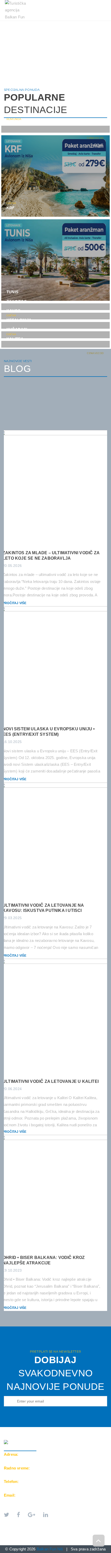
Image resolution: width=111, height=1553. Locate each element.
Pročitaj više (15, 603)
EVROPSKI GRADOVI (54, 23)
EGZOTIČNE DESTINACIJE (31, 29)
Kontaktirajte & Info (29, 34)
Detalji (95, 127)
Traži (65, 34)
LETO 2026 (18, 23)
